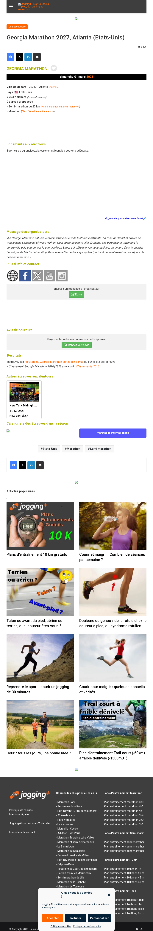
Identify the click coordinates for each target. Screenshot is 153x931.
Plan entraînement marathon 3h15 (124, 824)
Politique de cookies (61, 926)
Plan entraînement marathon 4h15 (124, 806)
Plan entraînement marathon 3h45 (124, 815)
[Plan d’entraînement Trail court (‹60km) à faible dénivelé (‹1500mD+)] (112, 724)
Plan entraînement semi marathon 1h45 (127, 846)
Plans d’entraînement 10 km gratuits (37, 554)
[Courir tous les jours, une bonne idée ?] (40, 724)
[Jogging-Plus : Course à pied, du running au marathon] (36, 6)
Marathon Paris (66, 802)
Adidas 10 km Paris (68, 833)
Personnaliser (99, 918)
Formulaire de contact (22, 832)
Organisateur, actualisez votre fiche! (124, 218)
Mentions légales (19, 814)
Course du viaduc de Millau (73, 855)
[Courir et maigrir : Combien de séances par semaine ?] (112, 526)
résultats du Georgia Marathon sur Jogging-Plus (54, 361)
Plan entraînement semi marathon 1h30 (127, 850)
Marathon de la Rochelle (71, 882)
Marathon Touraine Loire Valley (75, 837)
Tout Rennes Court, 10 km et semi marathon (83, 868)
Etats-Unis (50, 449)
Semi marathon (100, 449)
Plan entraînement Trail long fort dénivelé (128, 913)
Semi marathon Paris (69, 806)
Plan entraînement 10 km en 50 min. (125, 873)
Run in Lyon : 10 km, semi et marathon (79, 810)
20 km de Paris (66, 815)
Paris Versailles (66, 819)
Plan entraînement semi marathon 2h (126, 842)
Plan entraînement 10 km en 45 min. (125, 877)
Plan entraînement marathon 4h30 (124, 802)
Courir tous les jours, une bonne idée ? (39, 753)
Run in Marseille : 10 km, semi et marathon (82, 859)
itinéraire (54, 87)
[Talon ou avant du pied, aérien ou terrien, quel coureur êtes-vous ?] (40, 592)
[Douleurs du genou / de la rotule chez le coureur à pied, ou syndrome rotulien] (112, 592)
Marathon (73, 449)
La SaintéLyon (65, 846)
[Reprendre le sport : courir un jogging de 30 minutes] (40, 658)
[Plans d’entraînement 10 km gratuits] (40, 526)
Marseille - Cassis (67, 828)
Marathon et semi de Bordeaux (75, 842)
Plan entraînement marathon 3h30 (124, 819)
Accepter (53, 918)
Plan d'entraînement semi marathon (60, 106)
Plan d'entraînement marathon (38, 111)
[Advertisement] (76, 126)
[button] (109, 895)
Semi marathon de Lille (71, 877)
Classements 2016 (87, 366)
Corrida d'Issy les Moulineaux (74, 873)
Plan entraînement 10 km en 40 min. (125, 882)
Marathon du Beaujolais (71, 850)
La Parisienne (65, 824)
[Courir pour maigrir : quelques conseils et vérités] (112, 658)
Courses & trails (17, 26)
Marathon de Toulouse (70, 886)
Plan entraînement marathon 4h (123, 810)
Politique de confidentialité (87, 926)
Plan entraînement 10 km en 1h (122, 868)
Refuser (75, 918)
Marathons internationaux (113, 432)
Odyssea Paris (65, 864)
